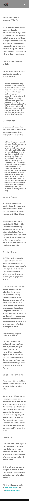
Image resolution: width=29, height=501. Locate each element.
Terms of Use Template (11, 487)
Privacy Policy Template (12, 490)
